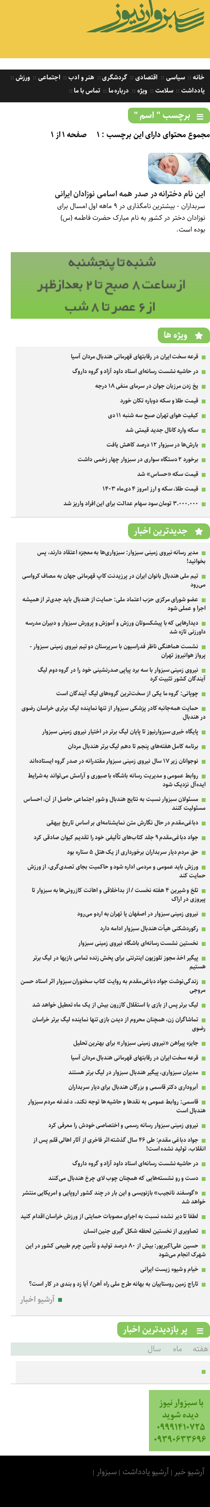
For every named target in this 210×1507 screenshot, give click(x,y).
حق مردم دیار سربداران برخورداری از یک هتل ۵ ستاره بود (132, 852)
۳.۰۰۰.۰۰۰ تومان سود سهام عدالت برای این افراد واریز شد (130, 503)
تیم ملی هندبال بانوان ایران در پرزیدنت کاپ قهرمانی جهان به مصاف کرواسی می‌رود (114, 580)
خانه (198, 77)
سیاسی (175, 77)
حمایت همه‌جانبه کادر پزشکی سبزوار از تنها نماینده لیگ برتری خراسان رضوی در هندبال (113, 712)
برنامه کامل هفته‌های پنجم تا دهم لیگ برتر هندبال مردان (133, 746)
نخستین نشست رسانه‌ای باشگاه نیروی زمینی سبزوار (138, 943)
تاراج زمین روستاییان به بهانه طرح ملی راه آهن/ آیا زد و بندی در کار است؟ (113, 1284)
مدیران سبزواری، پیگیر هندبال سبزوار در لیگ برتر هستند (133, 1072)
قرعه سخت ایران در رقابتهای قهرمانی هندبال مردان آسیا (134, 357)
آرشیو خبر (189, 1472)
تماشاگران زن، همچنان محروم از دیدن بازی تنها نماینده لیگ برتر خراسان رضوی (119, 1024)
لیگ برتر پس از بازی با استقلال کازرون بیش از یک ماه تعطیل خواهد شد (115, 1005)
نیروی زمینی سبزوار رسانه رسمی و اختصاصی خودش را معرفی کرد (123, 1125)
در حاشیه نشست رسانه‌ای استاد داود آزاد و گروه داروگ (135, 371)
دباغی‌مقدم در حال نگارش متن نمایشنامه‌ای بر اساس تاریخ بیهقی (122, 823)
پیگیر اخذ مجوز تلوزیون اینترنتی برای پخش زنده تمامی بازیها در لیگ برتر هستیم (119, 962)
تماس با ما (86, 90)
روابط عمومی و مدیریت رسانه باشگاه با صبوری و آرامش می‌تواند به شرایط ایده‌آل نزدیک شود (117, 780)
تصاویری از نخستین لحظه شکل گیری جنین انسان (141, 1231)
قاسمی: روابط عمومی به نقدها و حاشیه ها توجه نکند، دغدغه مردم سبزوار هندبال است (117, 1106)
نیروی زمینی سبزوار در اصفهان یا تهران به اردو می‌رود (137, 914)
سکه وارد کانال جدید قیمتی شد (162, 430)
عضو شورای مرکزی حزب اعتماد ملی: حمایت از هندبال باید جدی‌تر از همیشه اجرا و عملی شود (114, 603)
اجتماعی (49, 77)
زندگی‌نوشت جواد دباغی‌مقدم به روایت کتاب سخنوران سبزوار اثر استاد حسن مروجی (113, 985)
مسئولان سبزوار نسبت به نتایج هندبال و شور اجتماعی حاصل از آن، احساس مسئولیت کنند (114, 803)
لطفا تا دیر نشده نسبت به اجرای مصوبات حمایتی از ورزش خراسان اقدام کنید (109, 1216)
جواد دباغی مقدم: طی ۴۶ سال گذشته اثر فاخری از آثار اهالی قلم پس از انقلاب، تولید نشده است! (119, 1144)
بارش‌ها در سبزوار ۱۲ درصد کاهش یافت (152, 445)
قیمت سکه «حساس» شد (167, 474)
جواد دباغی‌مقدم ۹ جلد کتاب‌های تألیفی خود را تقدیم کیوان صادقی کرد (116, 837)
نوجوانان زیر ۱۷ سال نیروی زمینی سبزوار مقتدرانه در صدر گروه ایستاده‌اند (113, 761)
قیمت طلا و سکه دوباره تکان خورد (159, 401)
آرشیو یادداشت (146, 1472)
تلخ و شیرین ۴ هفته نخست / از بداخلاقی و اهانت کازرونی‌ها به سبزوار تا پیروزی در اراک (119, 894)
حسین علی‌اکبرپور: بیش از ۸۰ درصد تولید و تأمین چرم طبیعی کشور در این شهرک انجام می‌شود (115, 1250)
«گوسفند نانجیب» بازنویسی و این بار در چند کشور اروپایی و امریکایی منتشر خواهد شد (114, 1197)
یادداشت (192, 90)
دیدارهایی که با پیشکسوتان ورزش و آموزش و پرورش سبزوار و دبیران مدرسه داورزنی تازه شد (115, 627)
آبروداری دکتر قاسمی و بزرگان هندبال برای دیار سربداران (133, 1087)
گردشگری (114, 77)
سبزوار (107, 1472)
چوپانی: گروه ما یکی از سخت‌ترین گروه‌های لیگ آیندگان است (127, 693)
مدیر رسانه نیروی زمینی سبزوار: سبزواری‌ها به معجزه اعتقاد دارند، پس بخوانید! (121, 556)
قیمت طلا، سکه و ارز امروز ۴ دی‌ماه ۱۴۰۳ (150, 489)
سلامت (163, 90)
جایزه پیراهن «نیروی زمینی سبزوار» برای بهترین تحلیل (136, 1043)
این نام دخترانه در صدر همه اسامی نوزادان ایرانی (130, 194)
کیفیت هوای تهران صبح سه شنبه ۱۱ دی (153, 415)
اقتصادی (146, 77)
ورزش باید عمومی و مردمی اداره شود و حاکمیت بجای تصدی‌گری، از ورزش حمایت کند (116, 871)
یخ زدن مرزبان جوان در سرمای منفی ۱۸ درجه (146, 386)
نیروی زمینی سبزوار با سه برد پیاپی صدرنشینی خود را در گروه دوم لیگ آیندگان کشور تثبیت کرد (122, 674)
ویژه (141, 90)
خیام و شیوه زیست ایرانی (169, 1269)
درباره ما (118, 90)
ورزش (22, 77)
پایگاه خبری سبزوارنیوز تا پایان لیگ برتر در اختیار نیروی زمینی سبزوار (120, 732)
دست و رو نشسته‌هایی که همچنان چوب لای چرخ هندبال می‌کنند (123, 1178)
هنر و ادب (80, 77)
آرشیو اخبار (37, 1299)
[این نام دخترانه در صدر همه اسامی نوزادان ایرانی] (179, 181)
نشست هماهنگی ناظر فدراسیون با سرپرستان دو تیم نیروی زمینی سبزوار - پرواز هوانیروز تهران (118, 650)
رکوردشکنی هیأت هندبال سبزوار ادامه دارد (149, 928)
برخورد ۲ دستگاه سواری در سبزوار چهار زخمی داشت (138, 459)
